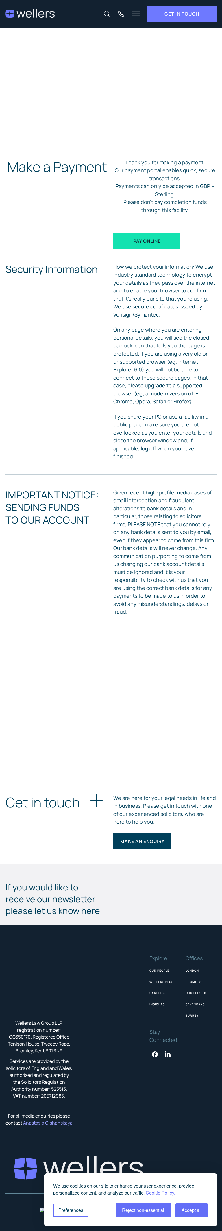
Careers (157, 993)
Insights (157, 1004)
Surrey (192, 1015)
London (192, 971)
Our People (159, 971)
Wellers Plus (161, 982)
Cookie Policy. (160, 1192)
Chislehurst (197, 993)
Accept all (192, 1210)
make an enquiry (142, 841)
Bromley (193, 982)
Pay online (147, 241)
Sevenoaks (195, 1004)
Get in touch (181, 14)
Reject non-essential (143, 1210)
